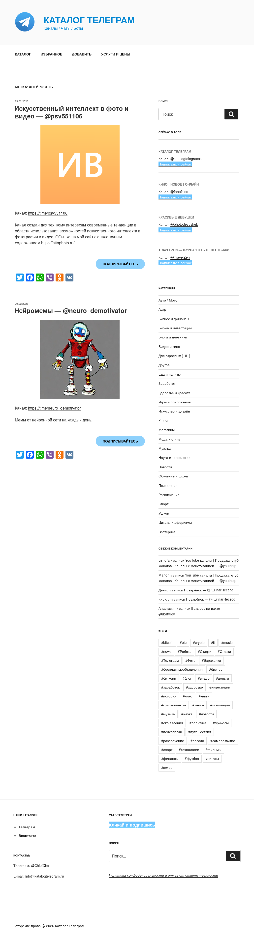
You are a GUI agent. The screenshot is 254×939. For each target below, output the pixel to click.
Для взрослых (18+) (174, 355)
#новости (206, 713)
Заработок (167, 383)
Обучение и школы (174, 475)
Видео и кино (169, 346)
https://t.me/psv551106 (47, 213)
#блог (187, 678)
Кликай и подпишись (132, 825)
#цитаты (212, 758)
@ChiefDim (40, 865)
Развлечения (169, 494)
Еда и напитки (170, 374)
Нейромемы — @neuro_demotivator (70, 310)
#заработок (170, 687)
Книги (163, 420)
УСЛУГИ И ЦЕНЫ (115, 54)
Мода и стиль (169, 439)
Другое (164, 364)
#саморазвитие (222, 740)
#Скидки (204, 651)
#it (213, 642)
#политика (198, 722)
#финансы (169, 758)
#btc (183, 642)
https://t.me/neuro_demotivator (54, 408)
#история (168, 695)
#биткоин (168, 678)
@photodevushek (184, 224)
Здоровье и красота (174, 392)
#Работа (184, 651)
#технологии (189, 749)
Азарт (163, 309)
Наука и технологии (174, 457)
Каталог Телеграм (89, 19)
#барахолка (211, 660)
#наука (186, 713)
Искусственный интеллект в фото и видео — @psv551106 (71, 112)
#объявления (172, 722)
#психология (171, 731)
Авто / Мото (168, 300)
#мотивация (220, 704)
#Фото (190, 660)
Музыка (165, 448)
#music (226, 642)
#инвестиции (219, 687)
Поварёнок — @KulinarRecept (208, 589)
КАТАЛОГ (23, 54)
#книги (204, 695)
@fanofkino (179, 191)
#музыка (168, 713)
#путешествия (199, 731)
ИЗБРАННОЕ (51, 54)
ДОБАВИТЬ (82, 54)
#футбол (192, 758)
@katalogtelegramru (186, 158)
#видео (204, 678)
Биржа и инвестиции (175, 327)
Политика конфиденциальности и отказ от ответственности (163, 875)
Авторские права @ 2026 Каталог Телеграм (48, 925)
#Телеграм (170, 660)
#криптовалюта (173, 704)
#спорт (166, 749)
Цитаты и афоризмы (175, 522)
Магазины (167, 429)
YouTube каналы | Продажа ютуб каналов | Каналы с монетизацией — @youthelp (199, 563)
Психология (168, 485)
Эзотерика (167, 531)
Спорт (163, 503)
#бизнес (215, 669)
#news (166, 651)
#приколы (221, 722)
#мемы (198, 704)
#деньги (222, 678)
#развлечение (172, 740)
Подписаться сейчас (175, 164)
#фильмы (213, 749)
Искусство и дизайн (174, 411)
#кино (187, 695)
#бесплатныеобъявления (182, 669)
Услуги (164, 513)
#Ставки (224, 651)
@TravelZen (180, 257)
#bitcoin (167, 642)
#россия (197, 740)
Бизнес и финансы (174, 318)
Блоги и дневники (173, 336)
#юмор (166, 767)
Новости (165, 466)
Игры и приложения (175, 401)
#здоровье (194, 687)
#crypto (199, 642)
